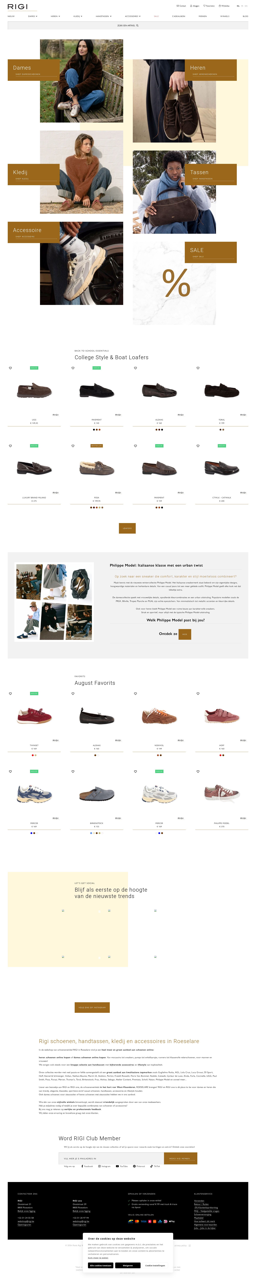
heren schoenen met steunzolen (94, 1094)
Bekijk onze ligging (26, 1210)
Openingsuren (24, 1224)
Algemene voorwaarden (205, 1224)
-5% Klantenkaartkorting (206, 1207)
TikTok (157, 1166)
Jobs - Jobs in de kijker (205, 1227)
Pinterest (141, 1166)
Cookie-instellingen (155, 1265)
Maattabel (198, 1217)
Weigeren (128, 1265)
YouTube (124, 1166)
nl (238, 6)
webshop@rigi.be (26, 1221)
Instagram (106, 1166)
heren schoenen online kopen (54, 1057)
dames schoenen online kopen (90, 1057)
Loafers (127, 528)
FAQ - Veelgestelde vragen (206, 1210)
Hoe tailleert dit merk (204, 1221)
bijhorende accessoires (121, 1064)
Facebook (88, 1166)
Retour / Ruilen (201, 1204)
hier (185, 634)
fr (242, 6)
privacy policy (181, 1245)
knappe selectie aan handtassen (88, 1064)
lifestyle (142, 1064)
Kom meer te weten (98, 1257)
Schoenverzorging (202, 1214)
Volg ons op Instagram (92, 1007)
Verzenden (199, 1200)
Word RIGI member (179, 1158)
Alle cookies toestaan (100, 1265)
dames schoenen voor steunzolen (60, 1094)
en (246, 6)
